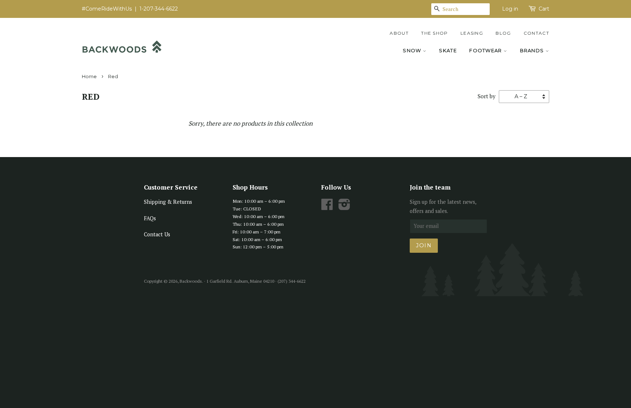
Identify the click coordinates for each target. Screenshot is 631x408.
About (399, 33)
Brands (533, 50)
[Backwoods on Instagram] (344, 206)
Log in (510, 8)
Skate (448, 50)
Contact (536, 33)
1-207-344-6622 (158, 8)
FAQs (150, 218)
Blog (503, 33)
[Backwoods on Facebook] (327, 206)
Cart (544, 8)
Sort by (487, 96)
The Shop (434, 33)
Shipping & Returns (168, 201)
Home (89, 76)
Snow (413, 50)
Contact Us (157, 234)
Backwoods (191, 281)
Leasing (471, 33)
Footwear (486, 50)
